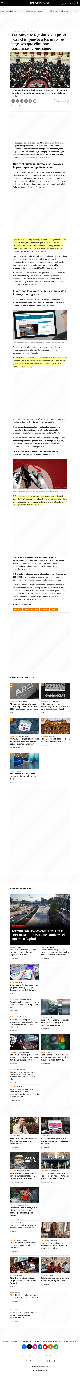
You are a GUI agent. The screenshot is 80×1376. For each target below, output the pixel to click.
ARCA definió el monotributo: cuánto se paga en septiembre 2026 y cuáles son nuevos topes (24, 706)
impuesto (44, 610)
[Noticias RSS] (50, 1346)
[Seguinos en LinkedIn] (40, 1346)
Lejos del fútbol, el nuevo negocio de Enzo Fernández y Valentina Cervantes (24, 1245)
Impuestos (24, 31)
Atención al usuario (28, 1356)
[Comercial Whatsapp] (54, 1361)
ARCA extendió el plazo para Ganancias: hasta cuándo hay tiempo (23, 776)
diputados (34, 610)
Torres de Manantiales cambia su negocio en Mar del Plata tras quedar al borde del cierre (55, 1176)
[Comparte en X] (17, 101)
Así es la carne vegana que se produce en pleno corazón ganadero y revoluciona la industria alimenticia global (24, 1093)
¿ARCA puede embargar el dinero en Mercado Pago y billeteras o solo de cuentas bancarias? (24, 741)
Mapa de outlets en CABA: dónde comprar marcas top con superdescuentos (23, 1315)
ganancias (17, 610)
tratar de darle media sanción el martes (33, 157)
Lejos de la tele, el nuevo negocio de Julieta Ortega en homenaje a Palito (54, 1246)
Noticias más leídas (20, 888)
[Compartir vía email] (34, 101)
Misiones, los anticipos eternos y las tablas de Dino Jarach (55, 740)
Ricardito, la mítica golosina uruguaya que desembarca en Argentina (23, 1280)
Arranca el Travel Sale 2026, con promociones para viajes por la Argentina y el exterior (23, 952)
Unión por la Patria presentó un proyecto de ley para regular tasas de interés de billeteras (24, 987)
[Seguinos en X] (29, 1346)
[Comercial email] (49, 1361)
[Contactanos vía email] (26, 1360)
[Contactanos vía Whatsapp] (31, 1360)
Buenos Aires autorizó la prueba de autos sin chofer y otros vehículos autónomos (55, 1022)
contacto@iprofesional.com (40, 1370)
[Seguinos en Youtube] (45, 1346)
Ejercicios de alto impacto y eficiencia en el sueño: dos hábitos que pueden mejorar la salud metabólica (24, 1023)
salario (26, 610)
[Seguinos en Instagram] (34, 1346)
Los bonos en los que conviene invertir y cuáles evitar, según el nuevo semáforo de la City (55, 1057)
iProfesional (15, 31)
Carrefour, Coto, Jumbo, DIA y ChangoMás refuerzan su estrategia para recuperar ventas (23, 1211)
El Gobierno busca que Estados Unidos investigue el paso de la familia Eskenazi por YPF (24, 1057)
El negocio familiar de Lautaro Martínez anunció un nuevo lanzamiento (23, 1141)
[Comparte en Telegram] (30, 101)
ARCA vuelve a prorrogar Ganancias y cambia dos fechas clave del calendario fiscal (54, 706)
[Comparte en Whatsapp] (22, 101)
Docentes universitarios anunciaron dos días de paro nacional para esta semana (24, 1004)
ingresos (54, 610)
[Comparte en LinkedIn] (26, 101)
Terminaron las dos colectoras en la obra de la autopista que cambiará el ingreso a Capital (38, 935)
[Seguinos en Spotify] (55, 1346)
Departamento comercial (51, 1357)
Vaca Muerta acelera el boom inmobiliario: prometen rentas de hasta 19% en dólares (23, 1176)
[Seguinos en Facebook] (24, 1346)
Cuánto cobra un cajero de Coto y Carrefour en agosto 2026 (55, 1279)
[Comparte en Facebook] (13, 101)
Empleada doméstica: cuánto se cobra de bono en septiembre (23, 1226)
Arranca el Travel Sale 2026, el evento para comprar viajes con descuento (54, 1141)
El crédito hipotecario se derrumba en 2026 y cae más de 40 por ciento (24, 1296)
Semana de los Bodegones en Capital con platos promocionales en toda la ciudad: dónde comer (55, 952)
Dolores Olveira (19, 106)
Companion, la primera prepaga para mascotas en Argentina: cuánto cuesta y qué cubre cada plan (23, 1076)
